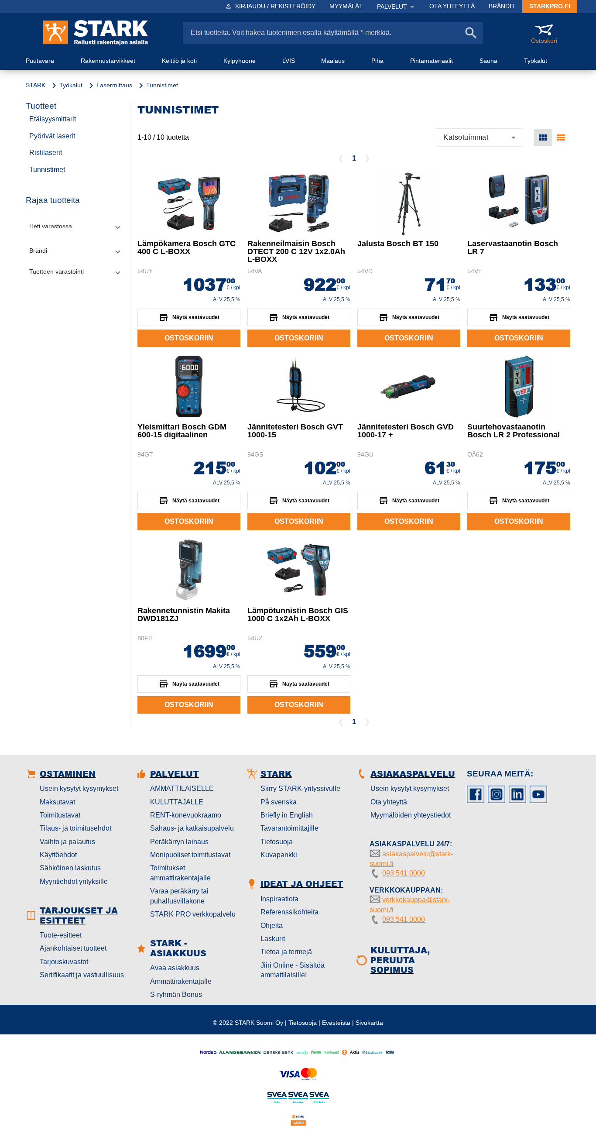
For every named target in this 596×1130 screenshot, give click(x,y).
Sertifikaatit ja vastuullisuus (82, 975)
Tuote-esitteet (61, 935)
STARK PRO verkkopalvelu (193, 914)
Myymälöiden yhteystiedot (410, 815)
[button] (74, 226)
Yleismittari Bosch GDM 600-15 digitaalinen (181, 430)
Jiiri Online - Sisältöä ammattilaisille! (292, 970)
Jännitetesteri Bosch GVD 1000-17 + (405, 430)
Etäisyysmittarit (52, 119)
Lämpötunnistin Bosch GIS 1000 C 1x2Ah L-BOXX (297, 614)
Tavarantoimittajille (289, 828)
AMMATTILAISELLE (182, 788)
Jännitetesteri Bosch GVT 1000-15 (295, 430)
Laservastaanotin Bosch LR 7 (512, 247)
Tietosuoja (276, 841)
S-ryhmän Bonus (176, 994)
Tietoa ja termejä (286, 951)
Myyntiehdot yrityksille (74, 881)
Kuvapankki (278, 855)
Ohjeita (271, 925)
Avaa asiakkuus (174, 968)
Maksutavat (57, 802)
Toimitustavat (60, 815)
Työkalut (70, 85)
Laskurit (272, 938)
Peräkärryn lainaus (179, 841)
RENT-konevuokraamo (185, 815)
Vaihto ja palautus (67, 841)
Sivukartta (369, 1022)
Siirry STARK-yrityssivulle (300, 788)
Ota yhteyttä (388, 802)
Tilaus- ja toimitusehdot (75, 828)
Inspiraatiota (279, 899)
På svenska (278, 802)
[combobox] (479, 137)
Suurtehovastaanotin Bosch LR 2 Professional (513, 430)
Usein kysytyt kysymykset (79, 788)
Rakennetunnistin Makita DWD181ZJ (183, 614)
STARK (35, 85)
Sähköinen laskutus (70, 868)
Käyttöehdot (58, 855)
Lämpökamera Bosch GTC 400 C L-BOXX (186, 247)
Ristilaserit (45, 152)
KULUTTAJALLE (176, 802)
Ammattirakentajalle (181, 981)
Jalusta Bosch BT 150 (397, 243)
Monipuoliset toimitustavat (190, 855)
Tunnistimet (47, 169)
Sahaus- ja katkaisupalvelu (192, 828)
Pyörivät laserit (52, 136)
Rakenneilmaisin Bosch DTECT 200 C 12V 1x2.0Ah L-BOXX (296, 251)
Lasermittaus (114, 85)
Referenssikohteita (289, 912)
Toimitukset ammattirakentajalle (180, 872)
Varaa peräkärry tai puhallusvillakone (179, 895)
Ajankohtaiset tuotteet (73, 948)
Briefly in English (286, 815)
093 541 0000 (403, 873)
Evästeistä (336, 1022)
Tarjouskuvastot (64, 961)
